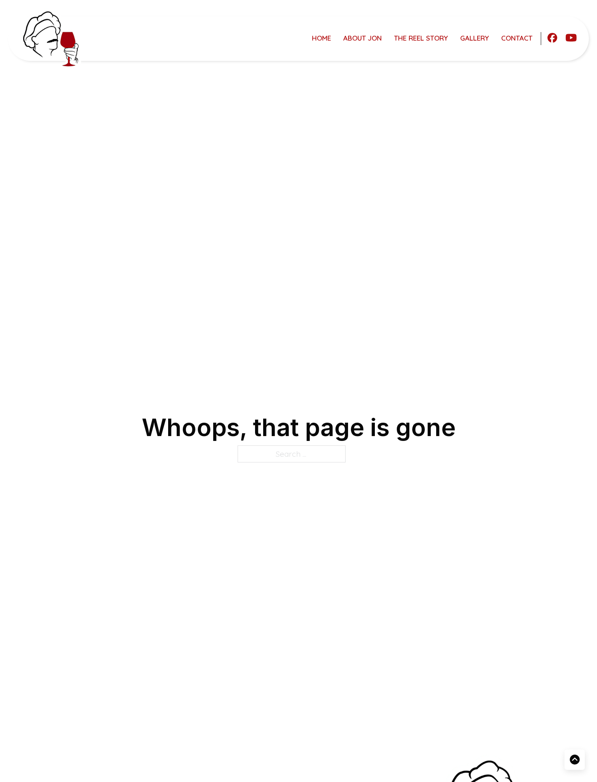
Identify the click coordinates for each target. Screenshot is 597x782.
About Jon (362, 38)
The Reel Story (421, 38)
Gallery (474, 38)
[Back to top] (575, 760)
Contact (516, 38)
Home (321, 38)
